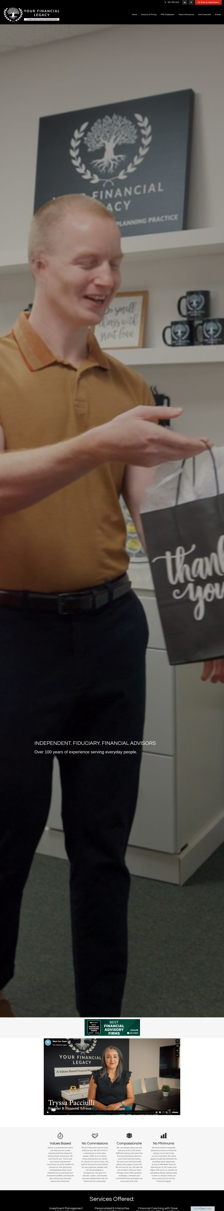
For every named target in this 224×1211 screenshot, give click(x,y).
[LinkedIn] (184, 2)
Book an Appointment (210, 2)
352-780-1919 (173, 2)
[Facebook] (191, 2)
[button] (134, 14)
